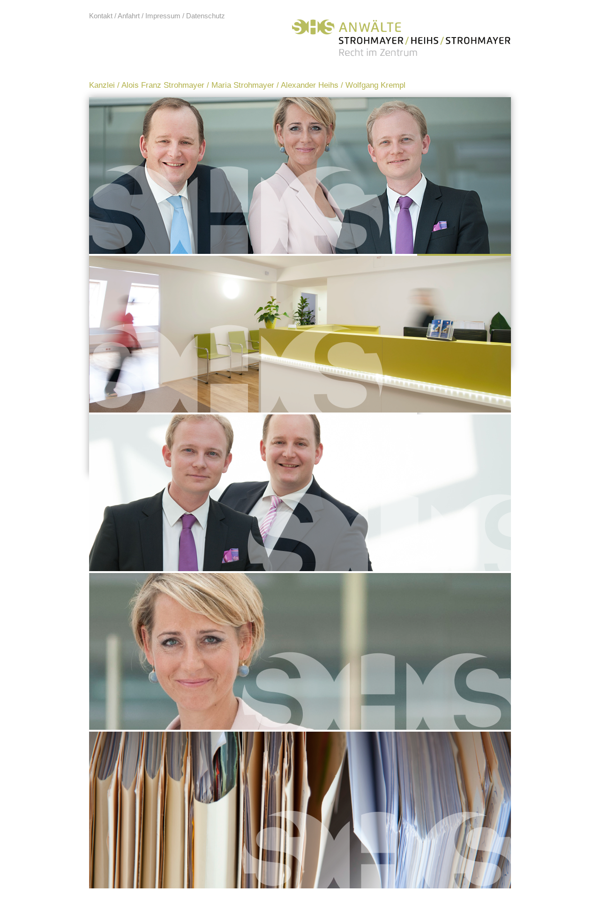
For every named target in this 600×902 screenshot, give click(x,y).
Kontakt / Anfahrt (114, 16)
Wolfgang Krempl (375, 85)
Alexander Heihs (309, 85)
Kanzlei (102, 85)
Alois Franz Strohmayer (162, 85)
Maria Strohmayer (242, 85)
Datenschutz (205, 16)
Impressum (162, 16)
